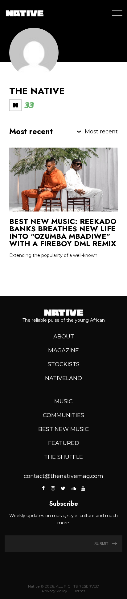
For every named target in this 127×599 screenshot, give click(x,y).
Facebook (44, 488)
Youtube (83, 488)
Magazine (63, 350)
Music (63, 401)
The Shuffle (63, 457)
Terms (79, 591)
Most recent (101, 131)
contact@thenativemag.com (63, 476)
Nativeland (63, 378)
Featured (63, 443)
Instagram (53, 488)
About (63, 336)
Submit (101, 544)
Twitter (62, 488)
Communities (63, 415)
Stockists (64, 364)
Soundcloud (72, 488)
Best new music (63, 429)
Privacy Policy (54, 591)
